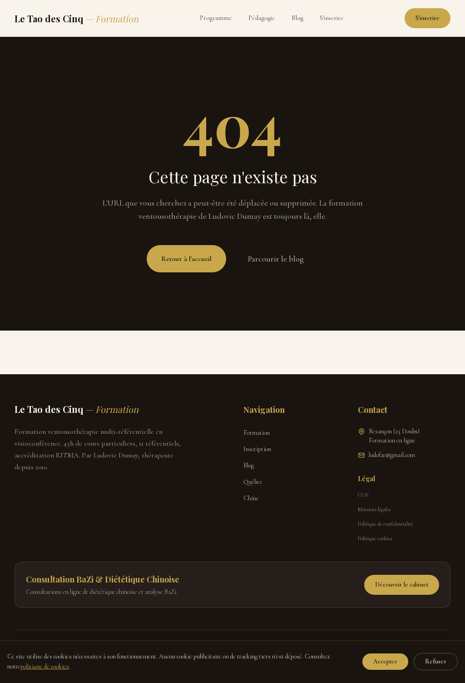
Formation (256, 433)
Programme (216, 18)
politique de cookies (44, 666)
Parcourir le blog (276, 259)
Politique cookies (375, 538)
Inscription (257, 449)
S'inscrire (332, 18)
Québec (252, 482)
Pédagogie (261, 18)
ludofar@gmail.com (392, 455)
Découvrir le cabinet (401, 584)
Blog (297, 18)
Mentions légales (374, 509)
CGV (363, 495)
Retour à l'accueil (186, 258)
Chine (251, 498)
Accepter (385, 661)
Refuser (435, 661)
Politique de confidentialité (385, 524)
